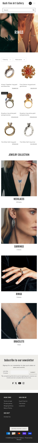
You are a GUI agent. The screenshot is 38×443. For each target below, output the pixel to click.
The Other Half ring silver (27, 142)
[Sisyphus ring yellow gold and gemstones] (28, 100)
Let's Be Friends (5, 372)
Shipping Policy (8, 406)
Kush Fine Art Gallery (13, 3)
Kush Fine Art (23, 401)
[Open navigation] (34, 3)
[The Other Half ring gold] (9, 129)
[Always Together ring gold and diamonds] (9, 71)
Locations (22, 406)
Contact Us (7, 416)
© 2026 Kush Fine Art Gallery (15, 438)
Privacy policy (8, 403)
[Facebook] (12, 383)
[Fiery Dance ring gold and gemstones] (28, 71)
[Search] (33, 10)
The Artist (22, 403)
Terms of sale (8, 401)
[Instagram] (23, 383)
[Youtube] (19, 383)
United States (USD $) (19, 429)
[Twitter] (16, 383)
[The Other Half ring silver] (28, 129)
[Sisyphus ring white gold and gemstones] (9, 100)
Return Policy (8, 408)
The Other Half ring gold (8, 142)
